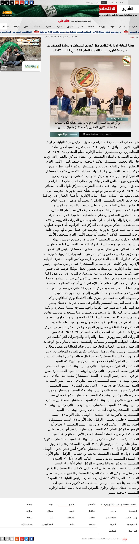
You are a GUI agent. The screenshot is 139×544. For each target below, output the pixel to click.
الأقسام (91, 504)
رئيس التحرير (131, 517)
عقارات (48, 26)
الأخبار (122, 26)
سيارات (59, 26)
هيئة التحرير (111, 517)
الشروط (113, 524)
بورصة (102, 26)
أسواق (70, 26)
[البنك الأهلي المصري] (20, 54)
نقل (26, 26)
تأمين (80, 26)
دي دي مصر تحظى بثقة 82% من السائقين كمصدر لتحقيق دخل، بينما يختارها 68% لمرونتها (89, 31)
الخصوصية (132, 524)
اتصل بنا (112, 530)
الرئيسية (133, 26)
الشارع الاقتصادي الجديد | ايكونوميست (119, 504)
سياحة (16, 26)
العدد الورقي (47, 524)
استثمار (91, 26)
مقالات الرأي (26, 524)
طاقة (72, 524)
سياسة (92, 524)
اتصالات (36, 26)
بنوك (112, 26)
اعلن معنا (133, 530)
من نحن (113, 510)
